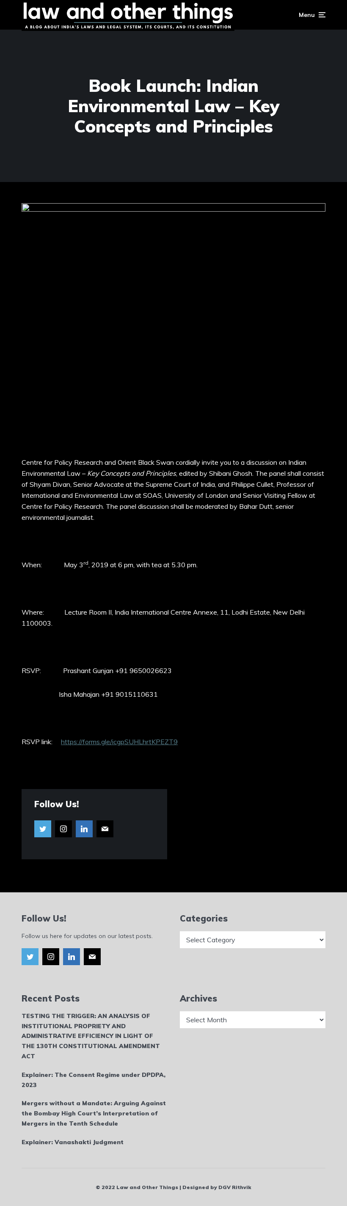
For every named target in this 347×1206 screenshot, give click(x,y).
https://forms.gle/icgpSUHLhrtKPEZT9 (119, 741)
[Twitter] (42, 828)
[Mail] (104, 828)
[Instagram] (63, 828)
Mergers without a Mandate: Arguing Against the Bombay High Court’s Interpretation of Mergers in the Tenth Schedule (94, 1113)
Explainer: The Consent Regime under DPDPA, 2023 (93, 1080)
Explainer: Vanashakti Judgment (73, 1142)
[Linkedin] (84, 828)
